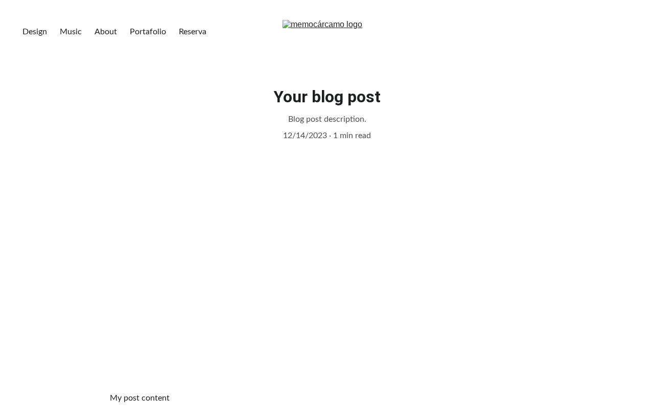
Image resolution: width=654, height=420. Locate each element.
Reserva (192, 32)
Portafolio (148, 32)
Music (71, 32)
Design (34, 32)
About (106, 32)
